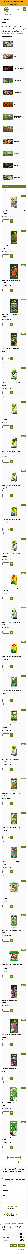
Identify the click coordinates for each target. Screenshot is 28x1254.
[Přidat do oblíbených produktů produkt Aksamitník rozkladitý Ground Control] (3, 328)
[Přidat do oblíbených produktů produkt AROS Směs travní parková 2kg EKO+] (3, 567)
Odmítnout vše (21, 1249)
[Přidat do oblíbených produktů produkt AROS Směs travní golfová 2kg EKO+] (3, 465)
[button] (21, 9)
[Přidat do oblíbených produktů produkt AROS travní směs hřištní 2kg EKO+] (3, 772)
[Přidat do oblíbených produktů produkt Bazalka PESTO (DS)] (3, 1150)
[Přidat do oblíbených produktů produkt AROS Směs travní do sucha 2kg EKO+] (3, 430)
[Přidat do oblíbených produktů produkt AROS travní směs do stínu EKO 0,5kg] (3, 704)
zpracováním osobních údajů (18, 1179)
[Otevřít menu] (2, 9)
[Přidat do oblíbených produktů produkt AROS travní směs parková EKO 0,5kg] (3, 875)
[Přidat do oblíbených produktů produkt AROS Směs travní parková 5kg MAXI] (3, 601)
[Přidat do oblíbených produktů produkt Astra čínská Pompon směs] (3, 1082)
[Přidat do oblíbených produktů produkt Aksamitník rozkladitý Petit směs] (3, 362)
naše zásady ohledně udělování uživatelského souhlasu (11, 1228)
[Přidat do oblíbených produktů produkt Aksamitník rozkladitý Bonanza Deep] (3, 293)
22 (25, 1162)
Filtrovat (6, 186)
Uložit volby (13, 1245)
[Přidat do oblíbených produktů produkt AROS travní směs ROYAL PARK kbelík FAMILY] (3, 909)
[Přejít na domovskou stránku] (9, 9)
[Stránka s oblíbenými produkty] (17, 9)
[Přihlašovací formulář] (21, 9)
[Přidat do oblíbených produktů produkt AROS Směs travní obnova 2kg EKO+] (3, 499)
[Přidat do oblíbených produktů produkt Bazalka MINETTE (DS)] (3, 1116)
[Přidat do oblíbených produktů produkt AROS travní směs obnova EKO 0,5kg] (3, 841)
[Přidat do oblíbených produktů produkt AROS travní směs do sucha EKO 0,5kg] (3, 738)
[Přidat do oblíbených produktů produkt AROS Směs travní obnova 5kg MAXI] (3, 533)
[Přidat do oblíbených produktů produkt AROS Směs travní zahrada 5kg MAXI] (3, 670)
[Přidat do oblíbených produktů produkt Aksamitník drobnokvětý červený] (3, 259)
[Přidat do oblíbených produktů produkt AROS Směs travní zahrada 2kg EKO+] (3, 636)
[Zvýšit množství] (8, 220)
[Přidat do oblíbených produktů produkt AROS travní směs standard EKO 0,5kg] (3, 944)
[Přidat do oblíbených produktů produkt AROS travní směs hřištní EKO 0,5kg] (3, 807)
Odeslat (22, 1175)
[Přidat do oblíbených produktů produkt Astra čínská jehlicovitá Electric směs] (3, 1048)
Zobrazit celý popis (7, 36)
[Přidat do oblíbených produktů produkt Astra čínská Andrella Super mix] (3, 1014)
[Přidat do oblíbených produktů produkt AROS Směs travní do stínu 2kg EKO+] (3, 396)
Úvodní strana (6, 19)
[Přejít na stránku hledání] (3, 14)
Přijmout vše (21, 1245)
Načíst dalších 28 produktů (14, 1157)
